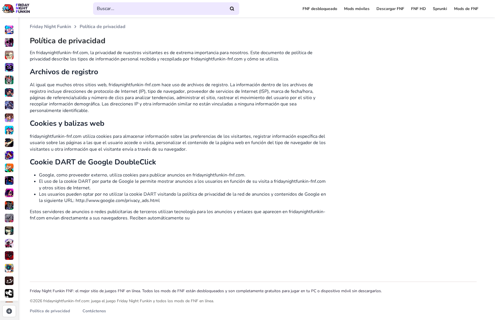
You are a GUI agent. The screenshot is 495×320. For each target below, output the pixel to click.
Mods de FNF (466, 8)
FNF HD (418, 8)
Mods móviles (357, 8)
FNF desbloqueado (319, 8)
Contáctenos (94, 311)
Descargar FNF (390, 8)
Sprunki (440, 8)
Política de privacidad (50, 311)
